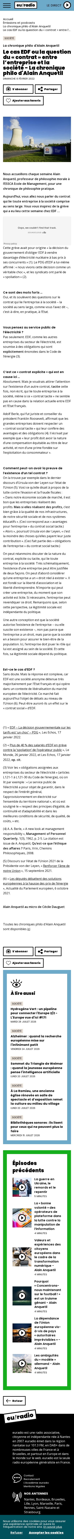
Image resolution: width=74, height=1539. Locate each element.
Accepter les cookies (46, 1532)
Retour (17, 1401)
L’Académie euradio (36, 1483)
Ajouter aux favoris (26, 100)
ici (28, 929)
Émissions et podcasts (19, 23)
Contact (29, 1475)
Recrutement (32, 1479)
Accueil (8, 19)
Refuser (16, 1532)
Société (9, 38)
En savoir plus (52, 1526)
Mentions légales (34, 1486)
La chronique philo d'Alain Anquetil (26, 26)
